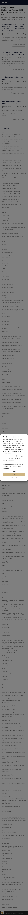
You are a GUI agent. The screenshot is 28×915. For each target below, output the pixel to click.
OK (14, 474)
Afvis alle (14, 478)
